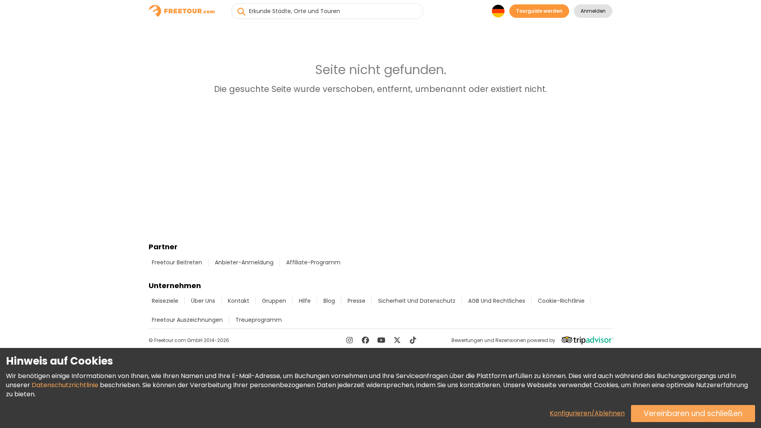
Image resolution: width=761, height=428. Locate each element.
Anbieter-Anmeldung (244, 262)
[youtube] (381, 340)
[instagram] (349, 340)
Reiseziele (165, 301)
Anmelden (593, 11)
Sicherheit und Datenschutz (416, 301)
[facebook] (365, 340)
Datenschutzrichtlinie (65, 385)
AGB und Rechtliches (496, 301)
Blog (329, 301)
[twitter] (397, 340)
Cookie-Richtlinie (561, 301)
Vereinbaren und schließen (693, 413)
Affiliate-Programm (313, 262)
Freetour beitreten (177, 262)
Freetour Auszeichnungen (187, 320)
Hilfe (305, 301)
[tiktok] (413, 340)
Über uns (203, 301)
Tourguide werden (539, 11)
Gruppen (274, 301)
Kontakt (238, 301)
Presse (356, 301)
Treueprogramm (258, 320)
